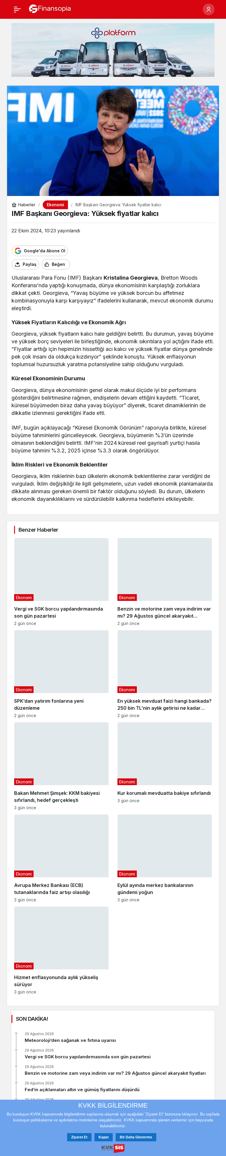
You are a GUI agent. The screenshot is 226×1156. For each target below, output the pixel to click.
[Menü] (17, 9)
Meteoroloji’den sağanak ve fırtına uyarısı (70, 1040)
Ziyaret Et (79, 1137)
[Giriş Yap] (209, 9)
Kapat (104, 1137)
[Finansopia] (50, 9)
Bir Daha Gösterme (136, 1137)
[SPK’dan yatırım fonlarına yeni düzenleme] (61, 674)
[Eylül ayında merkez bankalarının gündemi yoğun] (164, 858)
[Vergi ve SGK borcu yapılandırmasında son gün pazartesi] (61, 582)
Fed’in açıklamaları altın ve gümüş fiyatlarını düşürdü (82, 1089)
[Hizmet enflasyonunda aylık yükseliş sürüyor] (61, 950)
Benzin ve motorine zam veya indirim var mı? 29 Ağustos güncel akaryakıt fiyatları (115, 1073)
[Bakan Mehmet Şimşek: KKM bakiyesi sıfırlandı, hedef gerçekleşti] (61, 766)
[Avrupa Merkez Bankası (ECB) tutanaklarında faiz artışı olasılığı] (61, 858)
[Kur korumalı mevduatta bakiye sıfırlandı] (164, 766)
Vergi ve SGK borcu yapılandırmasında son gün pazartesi (88, 1056)
